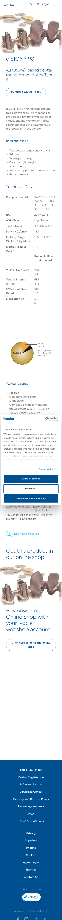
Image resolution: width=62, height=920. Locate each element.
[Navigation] (56, 5)
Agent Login (31, 862)
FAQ (31, 814)
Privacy (31, 833)
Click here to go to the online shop (31, 645)
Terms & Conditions (31, 821)
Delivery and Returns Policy (31, 799)
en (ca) (43, 5)
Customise (29, 488)
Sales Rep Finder (31, 770)
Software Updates (31, 784)
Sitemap (31, 870)
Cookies (31, 855)
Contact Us (31, 877)
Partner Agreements (31, 806)
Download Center (31, 792)
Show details (46, 469)
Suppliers (31, 840)
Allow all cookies (31, 478)
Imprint (31, 848)
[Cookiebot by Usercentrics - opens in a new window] (45, 419)
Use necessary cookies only (31, 498)
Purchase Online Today (26, 92)
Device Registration (31, 777)
